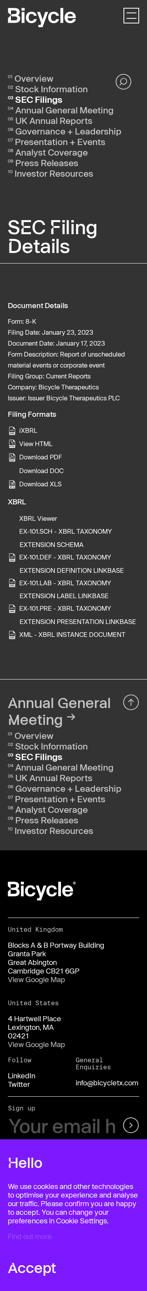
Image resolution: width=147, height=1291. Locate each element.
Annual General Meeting (64, 110)
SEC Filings (38, 99)
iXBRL (28, 430)
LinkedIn (21, 1075)
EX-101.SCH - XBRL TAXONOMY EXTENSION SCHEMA (65, 537)
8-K (30, 321)
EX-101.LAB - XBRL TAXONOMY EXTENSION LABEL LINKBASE (65, 589)
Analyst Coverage (51, 152)
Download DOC (41, 470)
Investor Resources (54, 173)
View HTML (36, 443)
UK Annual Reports (54, 120)
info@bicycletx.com (107, 1082)
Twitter (19, 1084)
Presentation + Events (60, 141)
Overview (34, 78)
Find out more (30, 1236)
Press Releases (46, 162)
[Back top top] (131, 702)
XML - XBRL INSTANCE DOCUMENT (72, 634)
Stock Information (51, 88)
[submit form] (130, 1126)
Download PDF (40, 457)
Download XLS (40, 484)
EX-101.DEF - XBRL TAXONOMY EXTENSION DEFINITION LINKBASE (71, 563)
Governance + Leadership (68, 131)
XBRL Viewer (38, 518)
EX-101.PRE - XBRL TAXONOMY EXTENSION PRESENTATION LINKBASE (77, 614)
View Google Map (36, 979)
